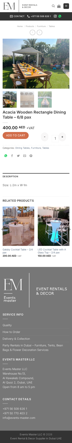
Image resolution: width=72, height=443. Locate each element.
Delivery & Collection (16, 338)
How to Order (11, 332)
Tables (52, 26)
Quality (7, 325)
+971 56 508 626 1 (15, 408)
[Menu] (66, 6)
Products (30, 26)
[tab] (36, 176)
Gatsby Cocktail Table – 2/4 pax (18, 251)
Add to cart (15, 135)
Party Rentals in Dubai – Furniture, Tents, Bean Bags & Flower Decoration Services (33, 348)
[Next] (63, 64)
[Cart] (59, 6)
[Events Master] (22, 6)
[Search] (53, 6)
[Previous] (8, 64)
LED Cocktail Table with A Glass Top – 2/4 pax (52, 251)
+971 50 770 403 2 (15, 413)
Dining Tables (22, 148)
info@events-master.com (19, 417)
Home (20, 26)
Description (10, 176)
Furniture (41, 26)
